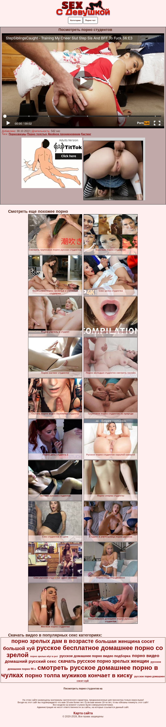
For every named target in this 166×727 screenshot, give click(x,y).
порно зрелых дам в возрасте (52, 641)
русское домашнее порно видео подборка (95, 656)
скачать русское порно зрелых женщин (103, 661)
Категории (75, 20)
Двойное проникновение (64, 134)
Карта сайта (83, 713)
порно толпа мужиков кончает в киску (79, 675)
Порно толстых (37, 134)
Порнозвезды (17, 134)
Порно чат (90, 20)
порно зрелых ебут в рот (44, 656)
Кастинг (86, 134)
